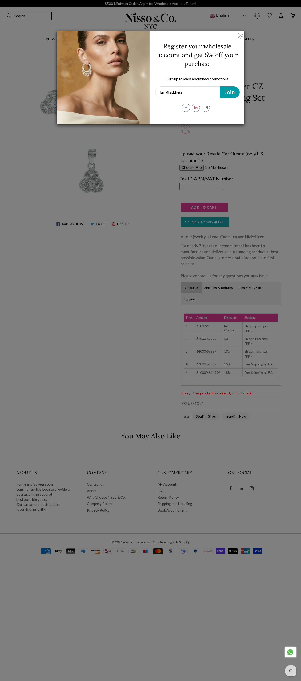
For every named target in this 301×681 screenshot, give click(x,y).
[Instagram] (206, 108)
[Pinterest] (196, 108)
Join (230, 92)
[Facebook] (186, 108)
